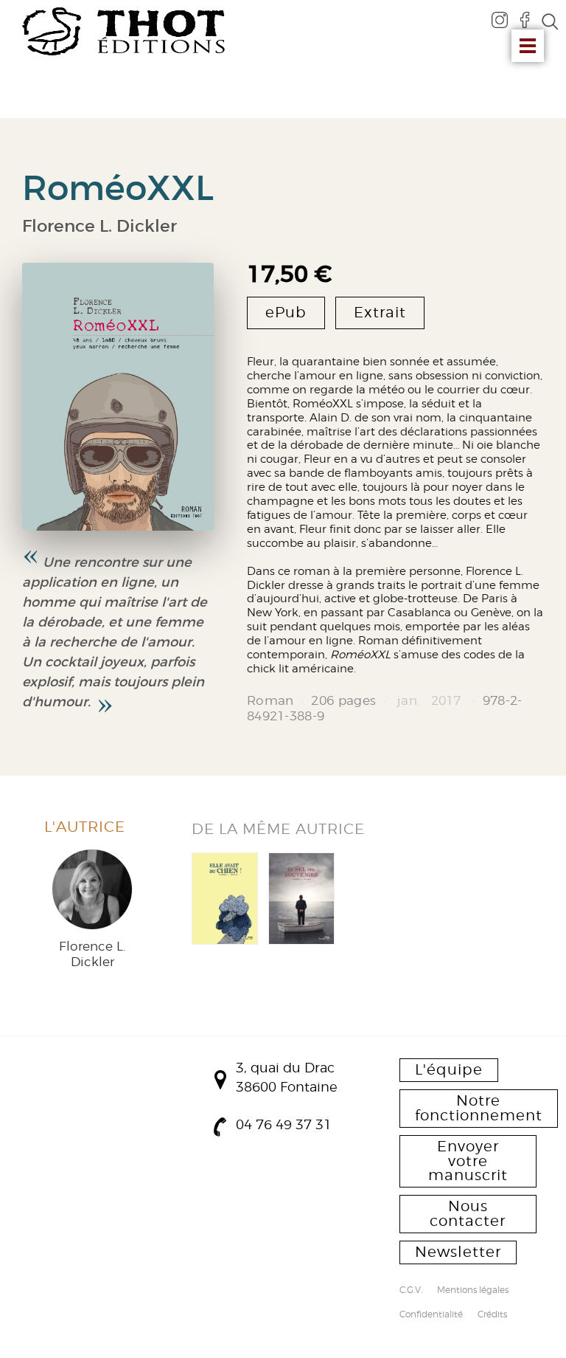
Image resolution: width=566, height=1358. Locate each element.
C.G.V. (410, 1290)
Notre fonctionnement (478, 1108)
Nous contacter (468, 1213)
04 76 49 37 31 (284, 1124)
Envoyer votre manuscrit (468, 1161)
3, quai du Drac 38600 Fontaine (287, 1077)
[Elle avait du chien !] (225, 898)
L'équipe (449, 1069)
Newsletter (458, 1252)
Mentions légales (473, 1290)
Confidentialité (431, 1315)
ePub (286, 312)
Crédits (492, 1315)
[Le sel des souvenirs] (301, 898)
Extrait (380, 312)
